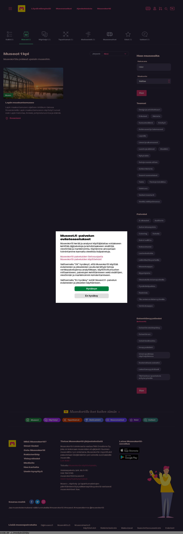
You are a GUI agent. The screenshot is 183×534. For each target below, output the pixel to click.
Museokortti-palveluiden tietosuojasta (81, 256)
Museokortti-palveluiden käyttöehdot (81, 259)
